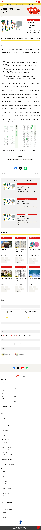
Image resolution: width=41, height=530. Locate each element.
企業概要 (3, 471)
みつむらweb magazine (6, 425)
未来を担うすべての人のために (7, 488)
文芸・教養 (3, 418)
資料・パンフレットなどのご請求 (8, 464)
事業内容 (3, 476)
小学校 (17, 159)
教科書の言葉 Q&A (23, 4)
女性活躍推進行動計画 (5, 493)
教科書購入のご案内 (5, 517)
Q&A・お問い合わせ (5, 439)
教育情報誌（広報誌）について (7, 454)
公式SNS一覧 (4, 483)
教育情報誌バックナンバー (7, 406)
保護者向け (22, 260)
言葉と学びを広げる (16, 4)
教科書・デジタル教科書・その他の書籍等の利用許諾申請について (12, 449)
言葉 (32, 159)
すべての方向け (17, 262)
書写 (15, 385)
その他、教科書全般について (6, 452)
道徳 (15, 388)
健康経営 (3, 495)
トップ (2, 4)
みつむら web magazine (7, 4)
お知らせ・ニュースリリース (6, 502)
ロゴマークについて (5, 481)
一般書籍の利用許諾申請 (6, 459)
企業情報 (2, 468)
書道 (2, 401)
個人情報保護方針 (5, 512)
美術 (27, 393)
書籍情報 (2, 413)
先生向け (24, 159)
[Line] (25, 168)
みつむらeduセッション (6, 498)
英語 (2, 388)
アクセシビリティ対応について (7, 509)
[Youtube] (23, 368)
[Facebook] (15, 168)
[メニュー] (39, 2)
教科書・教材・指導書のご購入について (8, 447)
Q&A (28, 159)
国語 (21, 159)
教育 (2, 416)
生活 (27, 385)
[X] (20, 168)
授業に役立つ (4, 428)
